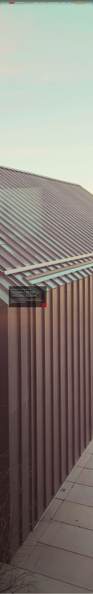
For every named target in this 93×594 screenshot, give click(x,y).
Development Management (53, 2)
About (68, 2)
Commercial (35, 2)
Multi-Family (43, 2)
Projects (63, 2)
